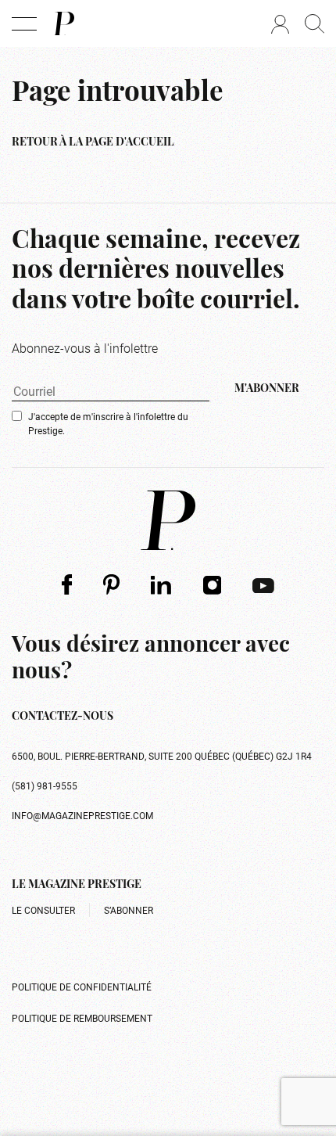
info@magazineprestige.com (82, 815)
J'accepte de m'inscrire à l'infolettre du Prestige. (108, 423)
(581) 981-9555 (44, 785)
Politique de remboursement (82, 1018)
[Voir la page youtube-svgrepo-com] (263, 584)
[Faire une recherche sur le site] (314, 23)
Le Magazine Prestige (76, 885)
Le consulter (43, 910)
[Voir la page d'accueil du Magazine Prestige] (168, 520)
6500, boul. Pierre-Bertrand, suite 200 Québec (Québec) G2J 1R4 (162, 756)
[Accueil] (63, 23)
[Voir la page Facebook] (67, 584)
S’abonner (128, 910)
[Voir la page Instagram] (212, 584)
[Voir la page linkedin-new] (161, 584)
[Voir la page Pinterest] (111, 584)
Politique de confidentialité (82, 986)
